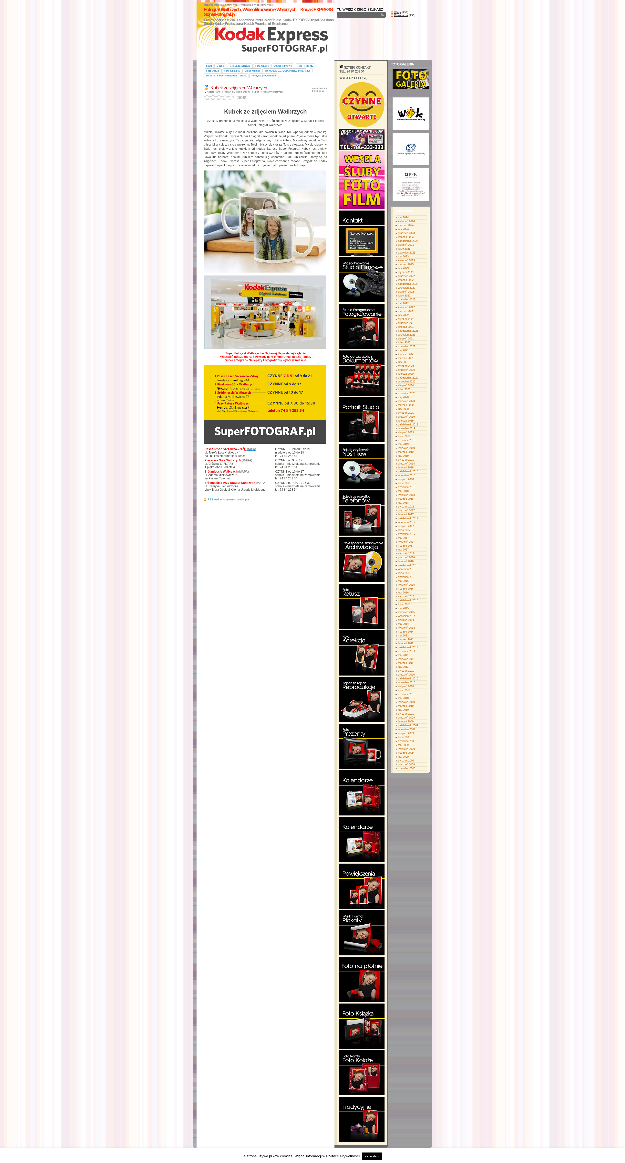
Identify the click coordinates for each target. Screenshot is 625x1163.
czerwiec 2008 (406, 768)
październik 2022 (408, 283)
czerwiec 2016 (406, 576)
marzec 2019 (406, 451)
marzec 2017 (406, 545)
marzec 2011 (405, 662)
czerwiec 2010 (406, 694)
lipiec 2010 (404, 690)
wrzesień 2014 (406, 615)
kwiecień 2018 (406, 494)
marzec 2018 (406, 498)
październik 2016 (408, 565)
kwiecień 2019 (406, 447)
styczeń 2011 (406, 670)
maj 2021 (403, 350)
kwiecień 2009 (406, 748)
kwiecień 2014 (406, 627)
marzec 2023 (406, 264)
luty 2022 (403, 315)
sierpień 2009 (406, 733)
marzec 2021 (406, 358)
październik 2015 (408, 600)
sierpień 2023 (406, 244)
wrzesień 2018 (406, 475)
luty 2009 (403, 756)
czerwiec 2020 (406, 393)
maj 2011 (403, 655)
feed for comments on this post (229, 499)
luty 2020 (403, 408)
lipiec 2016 (404, 572)
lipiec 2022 (404, 295)
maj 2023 (403, 256)
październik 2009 (408, 725)
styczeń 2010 (406, 713)
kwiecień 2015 (406, 612)
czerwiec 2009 (406, 741)
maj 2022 (403, 303)
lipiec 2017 (404, 530)
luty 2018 (403, 502)
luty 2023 (403, 268)
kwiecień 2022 (406, 307)
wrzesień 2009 (406, 729)
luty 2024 (403, 229)
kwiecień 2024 (406, 221)
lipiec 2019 (404, 436)
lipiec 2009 (404, 737)
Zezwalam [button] (372, 1156)
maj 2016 (403, 580)
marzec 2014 (406, 631)
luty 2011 (403, 666)
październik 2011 (408, 647)
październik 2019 (408, 424)
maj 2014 (403, 623)
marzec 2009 (406, 752)
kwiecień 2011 (406, 658)
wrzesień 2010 (406, 682)
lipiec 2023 (404, 248)
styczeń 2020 (406, 412)
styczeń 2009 (406, 760)
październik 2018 (408, 471)
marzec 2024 (406, 225)
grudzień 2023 (406, 233)
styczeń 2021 (406, 365)
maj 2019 (403, 444)
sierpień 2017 (406, 526)
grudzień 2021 (406, 322)
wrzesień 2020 (406, 381)
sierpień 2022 (406, 291)
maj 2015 (403, 608)
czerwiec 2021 (406, 346)
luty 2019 (403, 455)
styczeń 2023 (406, 272)
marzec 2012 (406, 639)
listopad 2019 (406, 420)
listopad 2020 (406, 373)
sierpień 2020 (406, 385)
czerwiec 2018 (406, 487)
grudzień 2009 (406, 717)
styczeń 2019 (406, 459)
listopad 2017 (406, 514)
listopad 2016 (406, 561)
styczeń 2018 (406, 506)
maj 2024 (403, 217)
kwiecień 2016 (406, 584)
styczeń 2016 (406, 596)
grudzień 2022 (406, 276)
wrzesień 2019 (406, 428)
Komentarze (401, 15)
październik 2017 (408, 518)
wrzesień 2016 (406, 569)
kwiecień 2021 (406, 354)
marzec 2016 (406, 588)
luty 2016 (403, 592)
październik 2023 (408, 240)
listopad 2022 (406, 279)
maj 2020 (403, 397)
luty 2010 (403, 709)
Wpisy (397, 12)
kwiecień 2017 (406, 541)
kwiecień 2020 (406, 401)
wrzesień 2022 (406, 287)
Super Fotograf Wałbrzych (267, 91)
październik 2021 (408, 330)
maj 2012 (403, 635)
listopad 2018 (406, 467)
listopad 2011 (405, 643)
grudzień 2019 (406, 416)
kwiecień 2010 (406, 701)
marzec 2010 (406, 705)
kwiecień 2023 (406, 260)
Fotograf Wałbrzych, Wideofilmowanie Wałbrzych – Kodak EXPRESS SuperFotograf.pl (268, 12)
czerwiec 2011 (406, 651)
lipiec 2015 (404, 604)
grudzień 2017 (406, 510)
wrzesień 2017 (406, 522)
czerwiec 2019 (406, 440)
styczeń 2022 (406, 318)
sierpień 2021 (406, 338)
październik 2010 (408, 678)
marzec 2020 (406, 404)
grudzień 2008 (406, 764)
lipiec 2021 (404, 342)
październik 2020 (408, 377)
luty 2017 (403, 549)
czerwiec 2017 (406, 533)
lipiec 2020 (404, 389)
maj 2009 (403, 744)
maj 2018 (403, 490)
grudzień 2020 (406, 369)
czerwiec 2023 (406, 252)
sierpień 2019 (406, 432)
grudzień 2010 (406, 674)
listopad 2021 (406, 326)
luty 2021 (403, 361)
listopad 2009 (406, 721)
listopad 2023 (406, 236)
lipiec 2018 (404, 483)
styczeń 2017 (406, 553)
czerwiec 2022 (406, 299)
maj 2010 (403, 698)
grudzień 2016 (406, 557)
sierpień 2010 (406, 686)
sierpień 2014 (406, 619)
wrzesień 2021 (406, 334)
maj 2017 (403, 537)
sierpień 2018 (406, 479)
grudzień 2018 (406, 463)
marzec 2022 (406, 311)
